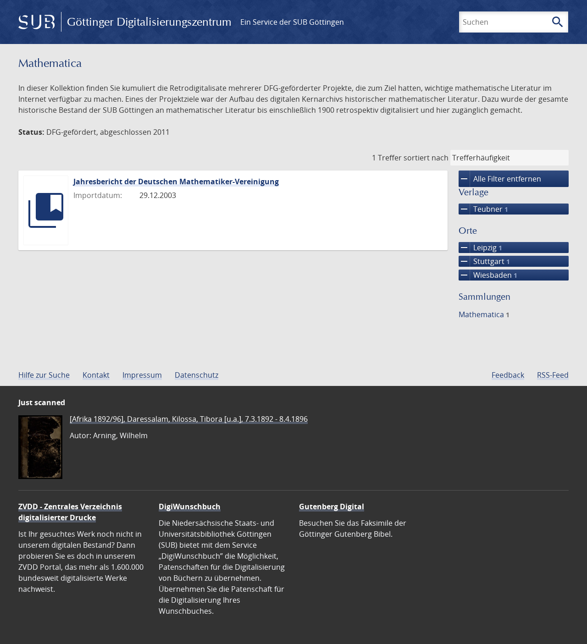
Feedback (508, 375)
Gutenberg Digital (331, 506)
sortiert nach (426, 158)
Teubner (483, 209)
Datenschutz (196, 375)
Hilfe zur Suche (44, 375)
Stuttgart (484, 261)
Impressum (142, 375)
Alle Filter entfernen (500, 178)
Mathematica (484, 314)
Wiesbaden (488, 275)
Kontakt (96, 375)
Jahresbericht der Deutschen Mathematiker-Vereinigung (176, 181)
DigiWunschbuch (190, 506)
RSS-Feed (553, 375)
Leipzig (480, 247)
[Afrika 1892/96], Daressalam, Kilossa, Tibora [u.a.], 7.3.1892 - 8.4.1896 (189, 419)
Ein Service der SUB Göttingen (292, 22)
